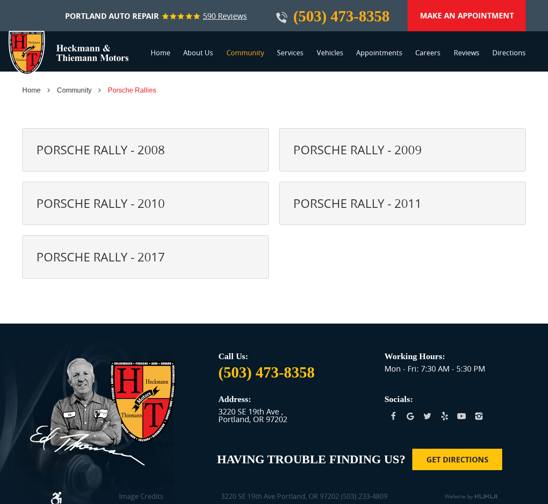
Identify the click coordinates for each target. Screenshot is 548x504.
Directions (509, 52)
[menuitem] (160, 56)
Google (410, 416)
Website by (471, 497)
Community (245, 52)
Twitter (427, 416)
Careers (428, 52)
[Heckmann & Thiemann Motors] (68, 53)
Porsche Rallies (132, 90)
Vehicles (330, 52)
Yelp (444, 416)
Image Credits (141, 497)
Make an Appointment (467, 15)
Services (290, 52)
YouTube (461, 416)
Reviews (467, 52)
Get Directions (457, 459)
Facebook (393, 416)
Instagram (478, 416)
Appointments (379, 52)
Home (160, 52)
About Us (198, 52)
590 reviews (225, 16)
